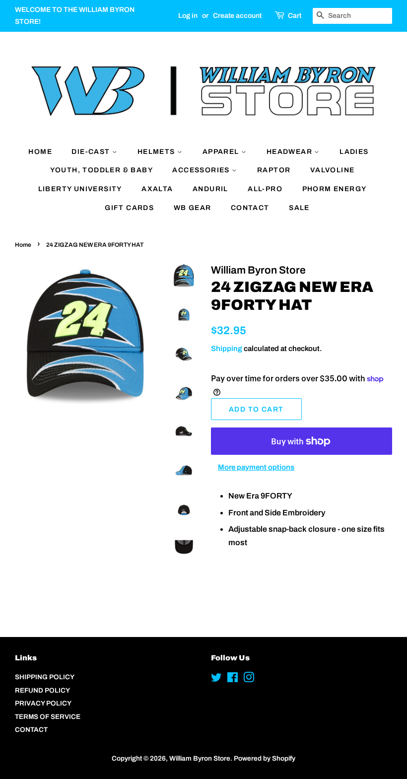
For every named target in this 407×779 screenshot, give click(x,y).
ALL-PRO (265, 189)
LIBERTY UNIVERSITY (80, 189)
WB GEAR (192, 208)
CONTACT (250, 208)
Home (23, 244)
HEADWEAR (291, 151)
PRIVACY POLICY (43, 703)
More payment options (256, 467)
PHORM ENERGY (334, 189)
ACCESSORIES (202, 170)
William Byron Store (199, 758)
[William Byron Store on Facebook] (232, 679)
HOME (40, 151)
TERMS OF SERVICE (47, 716)
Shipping (226, 349)
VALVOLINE (332, 170)
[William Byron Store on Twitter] (216, 679)
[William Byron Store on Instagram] (248, 679)
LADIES (353, 151)
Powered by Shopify (264, 758)
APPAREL (222, 151)
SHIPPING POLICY (44, 677)
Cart (294, 15)
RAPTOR (273, 170)
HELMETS (157, 151)
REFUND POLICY (42, 690)
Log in (188, 15)
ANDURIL (210, 189)
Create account (237, 15)
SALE (299, 208)
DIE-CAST (91, 151)
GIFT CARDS (129, 208)
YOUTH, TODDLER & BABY (101, 170)
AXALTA (157, 189)
